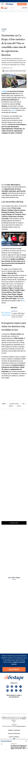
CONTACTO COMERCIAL (14, 736)
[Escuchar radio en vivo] (2, 8)
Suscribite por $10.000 (22, 4)
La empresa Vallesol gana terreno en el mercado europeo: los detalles (18, 315)
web (23, 301)
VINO (23, 403)
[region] (14, 23)
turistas (13, 110)
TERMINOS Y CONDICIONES (14, 730)
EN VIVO (25, 7)
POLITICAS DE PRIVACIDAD (14, 733)
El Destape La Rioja (14, 403)
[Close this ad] (27, 748)
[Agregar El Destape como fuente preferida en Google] (14, 70)
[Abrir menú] (2, 4)
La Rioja (4, 91)
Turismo (4, 403)
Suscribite (14, 669)
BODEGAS (11, 406)
